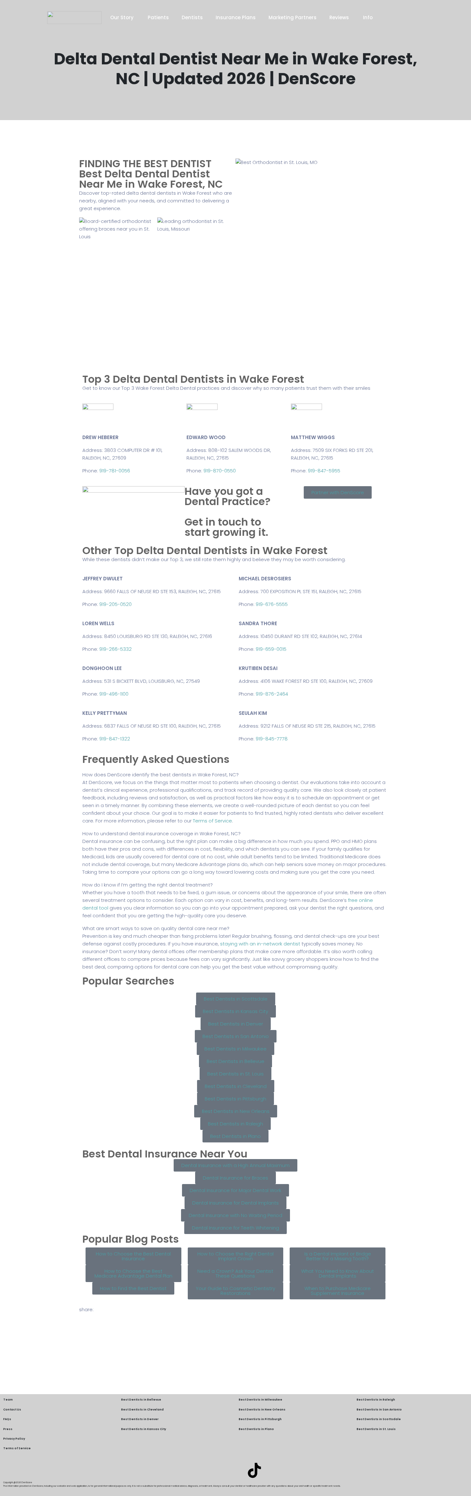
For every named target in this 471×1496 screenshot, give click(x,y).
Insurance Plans (236, 17)
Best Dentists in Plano (256, 1429)
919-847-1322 (114, 738)
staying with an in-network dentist (260, 943)
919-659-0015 (271, 649)
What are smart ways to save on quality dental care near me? (155, 928)
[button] (235, 775)
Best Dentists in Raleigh (376, 1400)
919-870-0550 (219, 470)
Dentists (192, 17)
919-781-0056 (114, 470)
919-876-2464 (272, 694)
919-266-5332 (115, 649)
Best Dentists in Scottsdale (379, 1419)
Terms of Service (212, 820)
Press (7, 1429)
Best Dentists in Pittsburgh (260, 1419)
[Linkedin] (217, 1470)
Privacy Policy (14, 1439)
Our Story (122, 17)
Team (8, 1400)
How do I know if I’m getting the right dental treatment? (147, 884)
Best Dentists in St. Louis (376, 1429)
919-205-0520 (115, 604)
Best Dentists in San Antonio (379, 1409)
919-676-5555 (272, 604)
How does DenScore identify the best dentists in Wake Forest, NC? (160, 774)
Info (368, 17)
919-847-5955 (324, 470)
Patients (158, 17)
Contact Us (12, 1409)
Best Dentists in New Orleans (262, 1409)
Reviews (339, 17)
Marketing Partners (293, 17)
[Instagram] (235, 1470)
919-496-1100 (113, 694)
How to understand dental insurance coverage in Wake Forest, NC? (161, 833)
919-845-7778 (272, 738)
